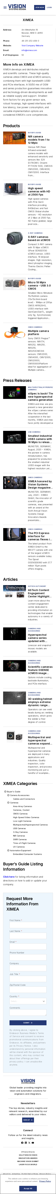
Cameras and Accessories (34, 630)
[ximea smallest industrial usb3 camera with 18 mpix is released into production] (14, 437)
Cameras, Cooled (21, 810)
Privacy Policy (45, 1174)
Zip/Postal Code (18, 985)
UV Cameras (19, 847)
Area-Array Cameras (22, 806)
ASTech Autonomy (37, 586)
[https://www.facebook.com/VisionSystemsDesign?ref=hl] (22, 1142)
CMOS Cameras (35, 327)
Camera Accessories (19, 795)
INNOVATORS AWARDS (28, 1158)
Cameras (14, 803)
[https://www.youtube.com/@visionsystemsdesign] (33, 1142)
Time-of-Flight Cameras (24, 843)
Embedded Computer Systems (27, 854)
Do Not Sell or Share (30, 1174)
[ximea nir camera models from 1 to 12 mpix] (14, 138)
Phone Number (17, 952)
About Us (7, 1174)
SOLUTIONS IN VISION (28, 1155)
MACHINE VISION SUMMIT (28, 1161)
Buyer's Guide (34, 133)
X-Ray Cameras (35, 233)
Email (13, 942)
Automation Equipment (20, 850)
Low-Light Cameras (22, 821)
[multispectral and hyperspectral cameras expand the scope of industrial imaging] (14, 736)
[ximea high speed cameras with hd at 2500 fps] (14, 189)
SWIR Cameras (20, 839)
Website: (7, 45)
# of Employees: (11, 55)
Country (14, 996)
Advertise (16, 1174)
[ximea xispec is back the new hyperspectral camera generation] (14, 392)
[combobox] (28, 1001)
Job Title (15, 974)
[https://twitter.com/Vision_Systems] (29, 1142)
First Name (16, 920)
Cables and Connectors (24, 799)
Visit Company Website (32, 45)
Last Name (16, 931)
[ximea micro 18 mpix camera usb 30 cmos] (14, 283)
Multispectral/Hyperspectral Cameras (30, 825)
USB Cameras (34, 432)
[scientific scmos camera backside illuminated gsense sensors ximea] (14, 665)
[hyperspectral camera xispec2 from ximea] (14, 633)
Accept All (28, 1189)
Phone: (6, 41)
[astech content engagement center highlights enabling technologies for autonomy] (14, 591)
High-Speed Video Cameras (26, 817)
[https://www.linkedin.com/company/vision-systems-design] (25, 1142)
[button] (5, 7)
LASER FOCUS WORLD (28, 1164)
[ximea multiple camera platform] (14, 332)
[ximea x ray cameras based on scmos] (14, 238)
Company (14, 963)
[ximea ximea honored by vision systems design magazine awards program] (14, 482)
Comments (15, 1007)
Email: (6, 50)
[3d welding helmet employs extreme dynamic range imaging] (14, 698)
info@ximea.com (29, 50)
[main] (28, 1184)
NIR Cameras (19, 836)
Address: (7, 30)
